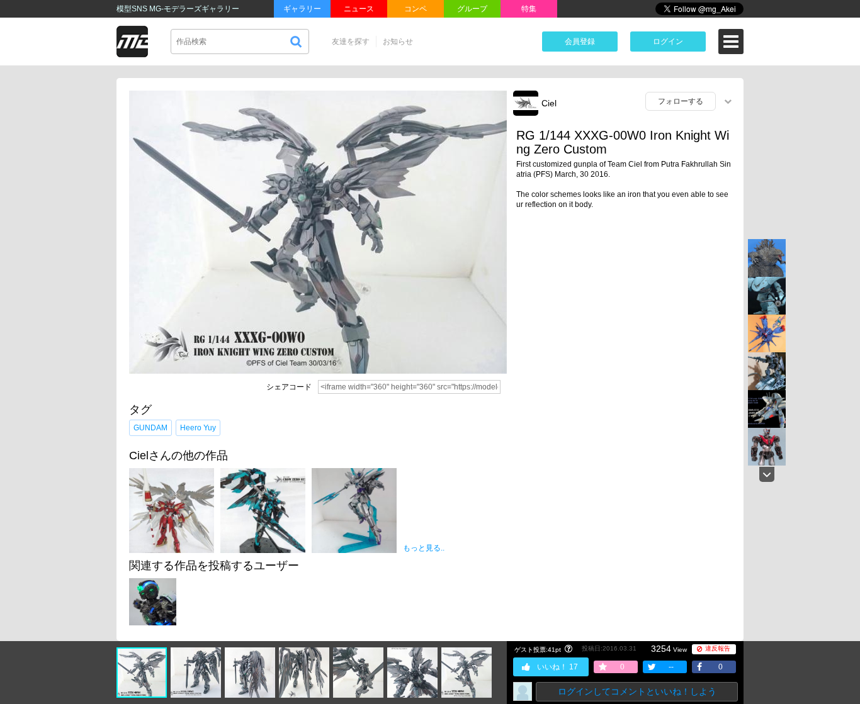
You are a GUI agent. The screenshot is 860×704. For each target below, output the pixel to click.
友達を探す (351, 41)
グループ (472, 8)
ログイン (668, 41)
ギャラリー (302, 8)
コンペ (415, 8)
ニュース (359, 8)
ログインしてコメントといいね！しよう (637, 691)
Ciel (549, 103)
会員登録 (580, 41)
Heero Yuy (198, 427)
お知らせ (398, 41)
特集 (528, 8)
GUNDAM (150, 427)
